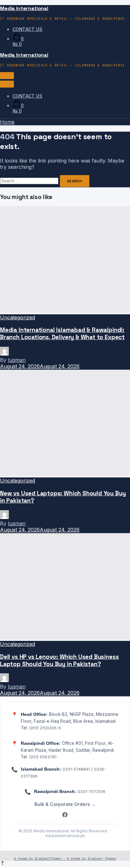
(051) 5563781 (42, 756)
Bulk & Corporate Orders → (65, 804)
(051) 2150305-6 (45, 727)
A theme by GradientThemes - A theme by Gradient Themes (65, 858)
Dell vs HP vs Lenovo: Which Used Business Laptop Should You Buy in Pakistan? (59, 660)
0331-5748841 (76, 769)
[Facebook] (65, 815)
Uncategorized (17, 317)
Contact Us (27, 29)
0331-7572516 (91, 791)
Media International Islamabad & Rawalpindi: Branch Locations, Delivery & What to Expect (62, 333)
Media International (24, 8)
